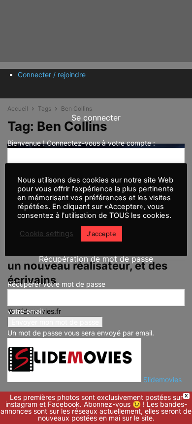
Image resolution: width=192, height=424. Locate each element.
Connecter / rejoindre (52, 74)
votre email (25, 311)
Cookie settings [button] (46, 233)
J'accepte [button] (101, 234)
